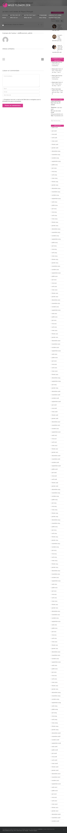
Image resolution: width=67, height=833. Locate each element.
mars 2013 (54, 560)
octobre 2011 (55, 618)
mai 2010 (54, 675)
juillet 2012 (54, 587)
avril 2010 (54, 679)
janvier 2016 (55, 486)
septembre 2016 (56, 465)
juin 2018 (54, 405)
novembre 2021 (56, 303)
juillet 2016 (55, 469)
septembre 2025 (56, 161)
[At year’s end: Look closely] (54, 35)
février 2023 (55, 259)
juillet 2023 (55, 242)
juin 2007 (54, 794)
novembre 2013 (56, 543)
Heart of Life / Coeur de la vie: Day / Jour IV (57, 92)
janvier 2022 (55, 296)
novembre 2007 (56, 777)
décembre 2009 (56, 692)
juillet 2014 (55, 526)
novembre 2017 (56, 425)
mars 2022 (54, 290)
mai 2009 (54, 716)
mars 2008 (55, 763)
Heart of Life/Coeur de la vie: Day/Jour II (60, 48)
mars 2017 (54, 445)
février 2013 (55, 564)
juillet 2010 (55, 668)
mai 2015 (54, 506)
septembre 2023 (56, 239)
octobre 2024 (55, 195)
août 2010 (54, 665)
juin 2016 (54, 472)
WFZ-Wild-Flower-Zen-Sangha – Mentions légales (25, 830)
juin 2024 (54, 208)
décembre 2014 (56, 520)
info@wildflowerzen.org (8, 830)
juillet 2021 (54, 317)
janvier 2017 (55, 452)
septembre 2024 (56, 198)
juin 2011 (54, 631)
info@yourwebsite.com (57, 114)
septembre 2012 (56, 581)
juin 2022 (54, 279)
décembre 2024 (56, 188)
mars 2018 (54, 411)
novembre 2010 (56, 655)
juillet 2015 (55, 499)
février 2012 (55, 604)
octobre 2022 (55, 269)
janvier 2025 (55, 185)
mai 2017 (54, 438)
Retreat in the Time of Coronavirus (57, 64)
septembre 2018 (56, 401)
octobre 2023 (55, 235)
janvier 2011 (55, 648)
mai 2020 (54, 364)
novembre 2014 (56, 523)
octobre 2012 (55, 577)
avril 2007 (54, 800)
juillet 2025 (55, 164)
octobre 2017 (55, 428)
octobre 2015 (55, 496)
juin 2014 (54, 530)
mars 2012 (54, 601)
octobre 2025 (55, 158)
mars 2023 (54, 256)
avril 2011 (54, 638)
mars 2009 (55, 723)
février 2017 (55, 449)
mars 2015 (54, 509)
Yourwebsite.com (58, 115)
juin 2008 (54, 753)
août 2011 (54, 624)
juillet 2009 (55, 709)
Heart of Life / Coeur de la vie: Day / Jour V (57, 70)
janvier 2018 (55, 418)
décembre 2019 (56, 378)
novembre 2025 (56, 154)
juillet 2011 (54, 628)
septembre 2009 (56, 702)
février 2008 (55, 767)
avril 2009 (54, 719)
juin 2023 (54, 246)
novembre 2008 (56, 736)
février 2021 (55, 333)
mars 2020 (55, 371)
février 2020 (55, 374)
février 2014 (55, 536)
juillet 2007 (55, 790)
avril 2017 (54, 442)
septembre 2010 (56, 662)
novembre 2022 (56, 266)
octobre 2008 (55, 739)
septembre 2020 (56, 350)
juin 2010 (54, 672)
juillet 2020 (55, 357)
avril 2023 (54, 252)
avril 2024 (54, 215)
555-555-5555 (57, 110)
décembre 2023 (56, 229)
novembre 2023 (56, 232)
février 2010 (55, 685)
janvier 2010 (55, 689)
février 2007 (55, 807)
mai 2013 (54, 553)
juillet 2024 (55, 205)
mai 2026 (54, 134)
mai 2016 (54, 476)
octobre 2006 (55, 821)
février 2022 (55, 293)
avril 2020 (54, 367)
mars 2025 (54, 178)
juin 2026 (54, 131)
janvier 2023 (55, 262)
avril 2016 (54, 479)
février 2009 (55, 726)
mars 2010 (54, 682)
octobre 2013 (55, 547)
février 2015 (55, 513)
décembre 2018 (56, 391)
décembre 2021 (56, 300)
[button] (3, 59)
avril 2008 (54, 760)
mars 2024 (54, 218)
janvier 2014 (55, 540)
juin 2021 (54, 320)
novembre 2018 (56, 394)
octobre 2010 (55, 658)
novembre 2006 (56, 817)
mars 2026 (54, 141)
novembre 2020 (56, 344)
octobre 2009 (55, 699)
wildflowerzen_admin (24, 33)
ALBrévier (40, 829)
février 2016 (55, 482)
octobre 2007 (55, 780)
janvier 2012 (55, 608)
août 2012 (54, 584)
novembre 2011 (56, 614)
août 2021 (54, 313)
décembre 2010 (56, 652)
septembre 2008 (56, 743)
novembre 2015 (56, 492)
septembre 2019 (56, 381)
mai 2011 (54, 635)
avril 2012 (54, 597)
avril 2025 (54, 175)
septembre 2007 (56, 783)
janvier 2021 (55, 337)
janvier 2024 (55, 225)
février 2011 (55, 645)
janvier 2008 (55, 770)
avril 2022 (54, 286)
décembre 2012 (56, 570)
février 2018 (55, 415)
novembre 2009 (56, 695)
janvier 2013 (55, 567)
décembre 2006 (56, 814)
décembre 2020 (56, 340)
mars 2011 (54, 641)
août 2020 (54, 354)
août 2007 (54, 787)
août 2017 (54, 435)
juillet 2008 (55, 750)
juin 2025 (54, 168)
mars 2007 (55, 804)
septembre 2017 (56, 432)
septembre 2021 (56, 310)
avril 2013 (54, 557)
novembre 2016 (56, 459)
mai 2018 (54, 408)
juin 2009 (54, 712)
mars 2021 (54, 330)
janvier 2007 (55, 811)
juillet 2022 (55, 276)
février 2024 (55, 222)
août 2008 (54, 746)
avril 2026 (54, 137)
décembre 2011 (56, 611)
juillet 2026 (55, 127)
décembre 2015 (56, 489)
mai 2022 (54, 283)
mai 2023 (54, 249)
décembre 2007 (56, 773)
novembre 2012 (56, 574)
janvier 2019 (55, 388)
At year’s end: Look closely (60, 37)
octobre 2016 (55, 462)
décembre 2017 (56, 421)
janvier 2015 (55, 516)
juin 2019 (54, 384)
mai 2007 (54, 797)
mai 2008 (54, 756)
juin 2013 (54, 550)
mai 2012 (54, 594)
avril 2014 (54, 533)
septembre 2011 (56, 621)
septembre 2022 (56, 273)
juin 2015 (54, 503)
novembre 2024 (56, 191)
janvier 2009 (55, 729)
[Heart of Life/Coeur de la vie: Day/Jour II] (54, 45)
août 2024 (54, 202)
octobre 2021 (55, 306)
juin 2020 (54, 361)
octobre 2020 (55, 347)
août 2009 (54, 706)
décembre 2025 (56, 151)
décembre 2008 (56, 733)
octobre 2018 (55, 398)
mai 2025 (54, 171)
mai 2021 (54, 323)
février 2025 (55, 181)
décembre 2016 (56, 455)
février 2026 (55, 144)
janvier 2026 (55, 147)
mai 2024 (54, 212)
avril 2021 (54, 327)
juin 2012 (54, 591)
